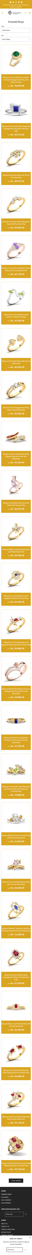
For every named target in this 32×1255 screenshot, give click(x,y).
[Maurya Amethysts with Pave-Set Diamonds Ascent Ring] (16, 485)
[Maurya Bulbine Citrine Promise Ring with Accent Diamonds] (16, 817)
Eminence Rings (6, 1194)
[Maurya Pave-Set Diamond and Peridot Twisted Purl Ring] (16, 296)
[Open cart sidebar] (29, 13)
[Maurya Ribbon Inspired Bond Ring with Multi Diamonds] (16, 531)
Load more (16, 1181)
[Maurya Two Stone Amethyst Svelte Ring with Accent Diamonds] (16, 250)
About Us (4, 1223)
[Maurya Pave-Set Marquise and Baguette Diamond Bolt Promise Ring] (16, 624)
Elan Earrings (6, 1203)
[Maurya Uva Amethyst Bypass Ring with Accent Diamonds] (16, 864)
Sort (2, 35)
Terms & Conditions (8, 1229)
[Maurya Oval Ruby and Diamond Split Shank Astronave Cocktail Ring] (16, 1145)
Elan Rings (5, 1197)
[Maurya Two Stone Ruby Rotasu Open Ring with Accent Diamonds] (16, 1052)
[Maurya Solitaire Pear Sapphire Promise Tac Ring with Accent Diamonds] (16, 720)
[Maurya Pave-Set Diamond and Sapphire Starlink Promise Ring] (16, 578)
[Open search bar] (25, 13)
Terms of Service (7, 1235)
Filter (2, 26)
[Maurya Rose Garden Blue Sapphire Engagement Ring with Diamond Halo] (16, 108)
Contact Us (5, 1226)
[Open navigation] (2, 13)
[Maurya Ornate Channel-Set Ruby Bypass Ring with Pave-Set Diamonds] (16, 436)
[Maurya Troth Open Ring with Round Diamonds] (16, 343)
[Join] (26, 1214)
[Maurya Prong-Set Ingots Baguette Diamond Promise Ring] (16, 203)
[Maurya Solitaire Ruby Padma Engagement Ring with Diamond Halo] (16, 957)
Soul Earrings (6, 1200)
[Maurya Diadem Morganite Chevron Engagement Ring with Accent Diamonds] (16, 671)
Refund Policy (6, 1232)
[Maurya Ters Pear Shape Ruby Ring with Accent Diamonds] (16, 1099)
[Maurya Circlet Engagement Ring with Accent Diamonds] (16, 389)
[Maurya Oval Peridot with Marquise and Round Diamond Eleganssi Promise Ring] (16, 768)
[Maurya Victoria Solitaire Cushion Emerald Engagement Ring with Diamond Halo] (16, 59)
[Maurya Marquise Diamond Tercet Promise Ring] (16, 157)
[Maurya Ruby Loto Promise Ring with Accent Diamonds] (16, 1006)
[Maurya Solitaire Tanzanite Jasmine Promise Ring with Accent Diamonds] (16, 910)
